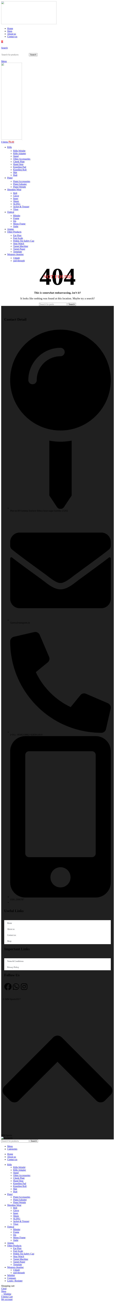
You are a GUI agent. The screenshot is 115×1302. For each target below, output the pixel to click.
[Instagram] (24, 986)
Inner (15, 198)
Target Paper (19, 249)
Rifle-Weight (19, 151)
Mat (15, 172)
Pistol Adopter (20, 184)
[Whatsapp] (16, 986)
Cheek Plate (19, 161)
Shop (9, 941)
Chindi (16, 258)
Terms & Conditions (15, 961)
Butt (15, 175)
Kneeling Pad (19, 167)
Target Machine (20, 246)
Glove (16, 196)
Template (17, 251)
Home (9, 923)
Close (4, 1288)
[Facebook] (8, 986)
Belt (15, 193)
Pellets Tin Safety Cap (23, 241)
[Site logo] (28, 23)
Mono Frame (19, 223)
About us (11, 929)
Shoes (16, 201)
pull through (19, 260)
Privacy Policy (13, 967)
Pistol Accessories (21, 181)
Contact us (11, 935)
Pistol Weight (19, 187)
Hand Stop (18, 164)
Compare (11, 1278)
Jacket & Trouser (21, 206)
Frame (16, 218)
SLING (16, 204)
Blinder (16, 215)
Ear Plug (17, 235)
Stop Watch (18, 243)
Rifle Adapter (19, 153)
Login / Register (14, 1280)
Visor (15, 209)
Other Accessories (21, 159)
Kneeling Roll (20, 169)
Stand (16, 156)
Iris (14, 221)
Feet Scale (18, 238)
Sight (15, 226)
